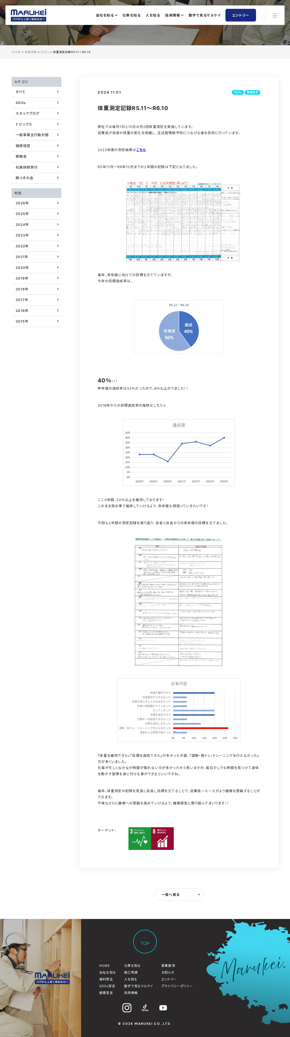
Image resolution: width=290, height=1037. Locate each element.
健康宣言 (106, 993)
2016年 (22, 311)
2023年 (22, 235)
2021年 (22, 257)
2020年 (22, 267)
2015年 (22, 321)
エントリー (240, 15)
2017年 (22, 300)
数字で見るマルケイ (205, 15)
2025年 (22, 214)
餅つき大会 (24, 178)
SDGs (21, 103)
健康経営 (23, 146)
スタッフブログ (27, 113)
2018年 (22, 289)
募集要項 (168, 965)
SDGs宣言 (107, 986)
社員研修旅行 (27, 167)
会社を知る (105, 15)
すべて (20, 92)
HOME (104, 965)
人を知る (153, 15)
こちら (141, 150)
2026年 (22, 203)
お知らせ (167, 972)
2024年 (22, 224)
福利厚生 (106, 979)
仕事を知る (132, 15)
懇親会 (21, 156)
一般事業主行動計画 (32, 135)
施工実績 (131, 972)
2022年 (22, 246)
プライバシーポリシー (177, 986)
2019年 (22, 278)
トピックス (24, 124)
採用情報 (172, 15)
